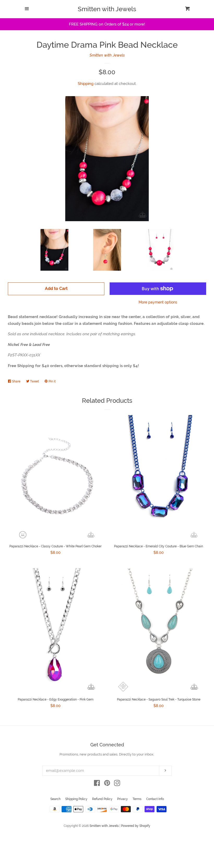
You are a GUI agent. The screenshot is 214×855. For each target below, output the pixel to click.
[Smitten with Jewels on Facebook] (97, 784)
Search (55, 799)
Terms (137, 799)
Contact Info (155, 799)
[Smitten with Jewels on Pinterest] (107, 784)
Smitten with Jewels (107, 9)
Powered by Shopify (135, 826)
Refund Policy (102, 799)
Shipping (85, 83)
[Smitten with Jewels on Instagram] (117, 784)
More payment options (158, 302)
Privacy (122, 799)
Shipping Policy (76, 799)
